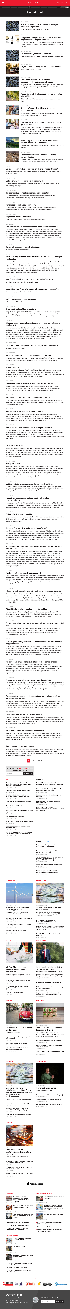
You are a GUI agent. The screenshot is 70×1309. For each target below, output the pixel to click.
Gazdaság (9, 1061)
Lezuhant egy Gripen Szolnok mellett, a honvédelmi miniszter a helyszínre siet (47, 871)
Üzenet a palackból (14, 367)
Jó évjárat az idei (13, 464)
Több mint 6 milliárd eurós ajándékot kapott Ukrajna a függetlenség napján (48, 789)
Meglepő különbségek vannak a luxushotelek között (49, 1029)
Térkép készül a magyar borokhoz (20, 514)
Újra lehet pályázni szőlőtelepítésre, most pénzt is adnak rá (30, 427)
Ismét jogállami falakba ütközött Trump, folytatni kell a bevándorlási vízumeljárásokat (49, 969)
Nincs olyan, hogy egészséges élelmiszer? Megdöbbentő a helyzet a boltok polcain (19, 1271)
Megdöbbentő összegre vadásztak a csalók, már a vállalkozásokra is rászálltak (19, 1161)
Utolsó (40, 760)
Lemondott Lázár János (46, 1088)
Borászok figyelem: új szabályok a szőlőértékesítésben (28, 528)
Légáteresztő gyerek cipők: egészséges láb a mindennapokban (18, 1037)
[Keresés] (66, 3)
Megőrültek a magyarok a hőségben (17, 1267)
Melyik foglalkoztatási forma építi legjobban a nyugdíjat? (49, 934)
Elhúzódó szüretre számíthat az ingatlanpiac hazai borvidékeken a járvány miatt (33, 324)
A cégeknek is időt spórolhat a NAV (16, 992)
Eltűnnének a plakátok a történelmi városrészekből (23, 1255)
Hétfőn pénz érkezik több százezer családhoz (19, 801)
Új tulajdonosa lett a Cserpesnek (46, 1227)
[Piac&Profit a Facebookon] (18, 1295)
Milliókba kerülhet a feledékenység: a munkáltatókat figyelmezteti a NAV (46, 920)
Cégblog (9, 1001)
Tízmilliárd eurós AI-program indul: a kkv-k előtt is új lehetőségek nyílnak (19, 1168)
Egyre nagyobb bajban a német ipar (54, 1214)
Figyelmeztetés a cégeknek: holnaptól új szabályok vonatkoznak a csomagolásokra (48, 993)
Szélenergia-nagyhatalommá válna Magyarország (17, 908)
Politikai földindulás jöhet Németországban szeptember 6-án (48, 802)
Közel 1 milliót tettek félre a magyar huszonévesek (16, 931)
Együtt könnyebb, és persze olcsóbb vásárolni (25, 714)
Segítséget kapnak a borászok (18, 217)
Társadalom (41, 1061)
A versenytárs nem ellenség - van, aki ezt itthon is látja (28, 680)
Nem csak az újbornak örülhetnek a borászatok (25, 730)
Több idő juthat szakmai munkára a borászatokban (27, 609)
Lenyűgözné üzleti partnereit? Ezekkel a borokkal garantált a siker (41, 123)
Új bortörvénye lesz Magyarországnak (21, 309)
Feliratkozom (28, 773)
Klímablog (40, 1001)
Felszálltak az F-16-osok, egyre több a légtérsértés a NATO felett (47, 851)
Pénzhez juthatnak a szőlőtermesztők (22, 205)
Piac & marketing (12, 1235)
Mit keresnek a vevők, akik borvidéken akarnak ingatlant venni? (32, 169)
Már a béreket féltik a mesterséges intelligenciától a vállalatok (18, 1152)
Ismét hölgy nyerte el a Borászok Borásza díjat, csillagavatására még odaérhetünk (40, 141)
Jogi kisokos (41, 940)
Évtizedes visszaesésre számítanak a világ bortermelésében (38, 156)
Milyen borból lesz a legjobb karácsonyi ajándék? (41, 67)
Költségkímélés (11, 880)
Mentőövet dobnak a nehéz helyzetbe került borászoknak (29, 279)
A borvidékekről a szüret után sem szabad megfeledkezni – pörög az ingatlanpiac (34, 258)
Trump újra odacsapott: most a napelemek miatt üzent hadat (50, 1052)
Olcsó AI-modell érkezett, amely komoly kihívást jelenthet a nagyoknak (18, 1229)
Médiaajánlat (21, 1298)
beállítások (25, 1302)
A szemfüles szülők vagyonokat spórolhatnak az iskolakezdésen (19, 925)
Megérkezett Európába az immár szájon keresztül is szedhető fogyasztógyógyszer (18, 795)
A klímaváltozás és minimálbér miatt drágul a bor (26, 411)
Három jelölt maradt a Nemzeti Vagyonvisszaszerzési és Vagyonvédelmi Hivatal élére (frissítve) (50, 809)
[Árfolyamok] (62, 2)
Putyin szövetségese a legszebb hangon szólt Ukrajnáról (49, 795)
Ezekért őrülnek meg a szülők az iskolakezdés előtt (22, 1239)
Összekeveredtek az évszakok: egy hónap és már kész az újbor (32, 383)
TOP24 (40, 780)
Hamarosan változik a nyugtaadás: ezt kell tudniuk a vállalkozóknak (18, 981)
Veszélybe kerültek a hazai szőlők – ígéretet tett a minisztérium (41, 95)
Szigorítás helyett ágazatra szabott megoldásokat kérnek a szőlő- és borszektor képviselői (34, 547)
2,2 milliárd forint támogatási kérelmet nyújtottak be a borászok (32, 345)
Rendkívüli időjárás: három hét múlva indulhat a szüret (28, 397)
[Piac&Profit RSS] (21, 1295)
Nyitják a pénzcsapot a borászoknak (21, 299)
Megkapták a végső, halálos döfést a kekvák (49, 982)
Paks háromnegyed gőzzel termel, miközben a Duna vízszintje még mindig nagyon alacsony (19, 833)
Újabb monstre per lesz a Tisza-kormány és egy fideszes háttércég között (49, 987)
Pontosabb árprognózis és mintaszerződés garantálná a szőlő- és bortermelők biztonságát (33, 697)
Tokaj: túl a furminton (15, 446)
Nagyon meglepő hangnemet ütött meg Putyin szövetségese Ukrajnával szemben (49, 845)
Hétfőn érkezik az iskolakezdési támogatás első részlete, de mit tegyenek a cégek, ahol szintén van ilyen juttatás (50, 928)
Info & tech (10, 1194)
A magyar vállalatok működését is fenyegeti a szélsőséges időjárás (49, 1046)
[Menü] (2, 2)
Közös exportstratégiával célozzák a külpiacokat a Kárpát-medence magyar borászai (34, 642)
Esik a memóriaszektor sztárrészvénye (18, 1222)
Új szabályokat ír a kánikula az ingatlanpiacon (49, 1040)
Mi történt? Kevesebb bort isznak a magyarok (25, 181)
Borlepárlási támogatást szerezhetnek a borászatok (27, 193)
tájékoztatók (17, 1302)
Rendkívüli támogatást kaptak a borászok (23, 247)
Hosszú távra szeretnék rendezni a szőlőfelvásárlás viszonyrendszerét (27, 499)
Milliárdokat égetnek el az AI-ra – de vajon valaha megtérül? (19, 1174)
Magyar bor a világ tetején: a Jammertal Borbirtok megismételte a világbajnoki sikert (41, 38)
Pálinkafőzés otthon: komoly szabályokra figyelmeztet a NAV (17, 987)
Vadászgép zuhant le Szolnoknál (15, 816)
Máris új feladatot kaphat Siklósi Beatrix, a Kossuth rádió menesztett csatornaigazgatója (49, 783)
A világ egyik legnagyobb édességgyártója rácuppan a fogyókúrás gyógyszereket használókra (21, 1199)
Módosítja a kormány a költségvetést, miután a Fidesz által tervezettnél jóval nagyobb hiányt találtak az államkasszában (19, 784)
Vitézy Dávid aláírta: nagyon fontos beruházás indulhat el (49, 865)
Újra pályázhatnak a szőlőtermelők (20, 746)
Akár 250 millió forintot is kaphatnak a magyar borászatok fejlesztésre (39, 25)
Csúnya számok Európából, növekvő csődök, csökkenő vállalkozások (50, 1230)
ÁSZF (14, 1298)
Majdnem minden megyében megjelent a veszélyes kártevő (30, 484)
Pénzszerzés (41, 880)
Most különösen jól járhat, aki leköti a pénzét (18, 806)
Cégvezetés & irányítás (44, 1194)
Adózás (8, 940)
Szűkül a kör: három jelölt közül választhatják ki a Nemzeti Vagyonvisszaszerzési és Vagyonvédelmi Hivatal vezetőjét (50, 858)
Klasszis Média (9, 1304)
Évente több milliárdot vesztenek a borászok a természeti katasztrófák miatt (35, 624)
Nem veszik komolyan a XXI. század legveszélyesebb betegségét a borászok (38, 81)
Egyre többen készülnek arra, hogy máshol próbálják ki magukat (18, 826)
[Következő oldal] (36, 760)
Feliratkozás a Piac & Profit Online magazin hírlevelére (50, 1298)
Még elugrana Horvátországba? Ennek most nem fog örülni (19, 811)
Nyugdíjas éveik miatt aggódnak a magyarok (49, 1104)
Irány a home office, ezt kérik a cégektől (18, 1225)
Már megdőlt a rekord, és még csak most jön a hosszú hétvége (19, 919)
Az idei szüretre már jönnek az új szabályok (24, 573)
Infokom (9, 1123)
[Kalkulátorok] (58, 2)
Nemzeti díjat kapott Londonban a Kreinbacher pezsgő (28, 355)
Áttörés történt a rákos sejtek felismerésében (49, 1099)
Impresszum (9, 1298)
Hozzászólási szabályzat (13, 1300)
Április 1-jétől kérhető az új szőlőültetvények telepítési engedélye (33, 662)
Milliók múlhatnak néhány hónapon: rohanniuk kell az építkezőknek (16, 969)
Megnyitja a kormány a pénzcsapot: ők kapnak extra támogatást (32, 289)
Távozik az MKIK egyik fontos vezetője (17, 1043)
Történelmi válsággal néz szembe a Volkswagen (19, 821)
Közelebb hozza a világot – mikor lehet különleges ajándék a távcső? (17, 1048)
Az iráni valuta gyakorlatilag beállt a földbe (18, 790)
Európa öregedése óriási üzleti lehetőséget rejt (49, 1095)
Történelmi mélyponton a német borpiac (37, 54)
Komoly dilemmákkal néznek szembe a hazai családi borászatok (32, 227)
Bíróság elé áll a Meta (19, 1246)
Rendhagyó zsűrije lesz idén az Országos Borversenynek (38, 109)
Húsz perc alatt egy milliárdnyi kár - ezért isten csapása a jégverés (33, 591)
